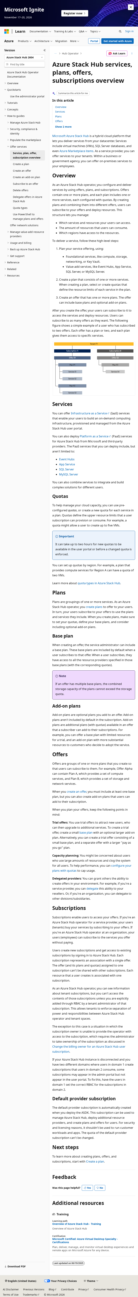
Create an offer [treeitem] (22, 170)
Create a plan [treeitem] (21, 164)
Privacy (82, 1289)
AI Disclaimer (11, 1289)
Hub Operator (70, 53)
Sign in (129, 31)
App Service (67, 464)
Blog (51, 1289)
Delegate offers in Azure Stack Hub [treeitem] (27, 199)
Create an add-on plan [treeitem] (26, 177)
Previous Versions (33, 1289)
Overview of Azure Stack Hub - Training (76, 1224)
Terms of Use (11, 1294)
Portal (94, 41)
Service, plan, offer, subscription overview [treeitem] (26, 155)
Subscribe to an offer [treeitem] (25, 183)
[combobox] (24, 57)
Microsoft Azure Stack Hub (70, 136)
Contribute (67, 1289)
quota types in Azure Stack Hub (99, 583)
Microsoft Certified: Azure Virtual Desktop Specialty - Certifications (85, 1240)
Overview (60, 107)
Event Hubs (67, 459)
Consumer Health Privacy (109, 1289)
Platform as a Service (94, 436)
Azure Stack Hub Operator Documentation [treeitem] (23, 74)
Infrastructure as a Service (89, 413)
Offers (59, 121)
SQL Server (66, 469)
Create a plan (95, 1161)
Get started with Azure (118, 41)
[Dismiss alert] (131, 7)
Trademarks (30, 1294)
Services (60, 111)
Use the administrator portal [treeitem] (27, 96)
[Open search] (120, 31)
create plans (94, 607)
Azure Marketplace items (76, 151)
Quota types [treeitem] (20, 208)
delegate (92, 889)
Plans (58, 116)
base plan (86, 833)
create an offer (76, 792)
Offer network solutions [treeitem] (24, 225)
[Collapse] (45, 50)
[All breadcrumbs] (55, 53)
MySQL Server (68, 474)
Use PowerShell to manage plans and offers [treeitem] (28, 216)
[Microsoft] (6, 31)
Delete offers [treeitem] (20, 190)
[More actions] (132, 53)
